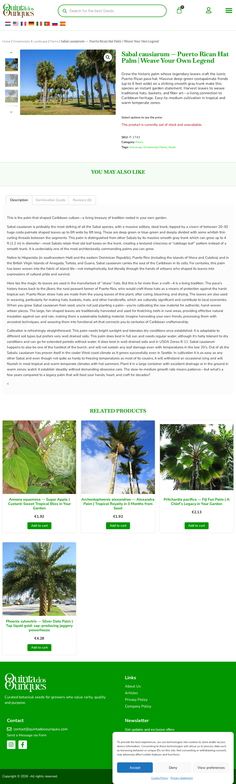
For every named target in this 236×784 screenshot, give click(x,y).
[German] (32, 24)
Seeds (172, 147)
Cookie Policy (159, 778)
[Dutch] (8, 24)
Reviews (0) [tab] (82, 200)
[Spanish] (63, 24)
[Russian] (55, 24)
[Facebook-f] (22, 744)
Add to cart (39, 525)
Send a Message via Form (27, 735)
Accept (135, 767)
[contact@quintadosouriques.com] (9, 729)
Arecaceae (135, 147)
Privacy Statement (182, 778)
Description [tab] (19, 200)
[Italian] (39, 24)
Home (6, 41)
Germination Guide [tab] (50, 200)
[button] (228, 10)
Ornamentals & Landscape (30, 41)
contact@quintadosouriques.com (41, 729)
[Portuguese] (47, 24)
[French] (24, 24)
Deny (173, 767)
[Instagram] (11, 744)
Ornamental (150, 147)
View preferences (211, 767)
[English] (16, 24)
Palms (54, 41)
